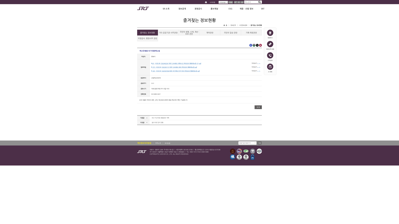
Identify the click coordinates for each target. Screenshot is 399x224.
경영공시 (198, 9)
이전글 (142, 122)
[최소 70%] (242, 2)
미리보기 (254, 63)
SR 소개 (166, 9)
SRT (262, 9)
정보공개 (182, 9)
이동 (230, 2)
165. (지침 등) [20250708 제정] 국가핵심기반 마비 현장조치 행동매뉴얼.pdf (176, 71)
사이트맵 (212, 2)
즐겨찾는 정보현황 (256, 25)
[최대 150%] (235, 2)
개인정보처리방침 (144, 143)
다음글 (142, 118)
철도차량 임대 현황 (157, 122)
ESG (230, 9)
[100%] (238, 2)
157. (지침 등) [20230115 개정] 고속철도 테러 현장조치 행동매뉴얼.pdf (174, 67)
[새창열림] (250, 46)
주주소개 (158, 143)
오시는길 (167, 143)
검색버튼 (259, 2)
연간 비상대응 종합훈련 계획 (160, 118)
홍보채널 (214, 9)
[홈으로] (206, 2)
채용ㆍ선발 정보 (246, 9)
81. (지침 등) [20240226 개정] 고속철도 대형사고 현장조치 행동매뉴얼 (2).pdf (176, 63)
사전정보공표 (243, 25)
